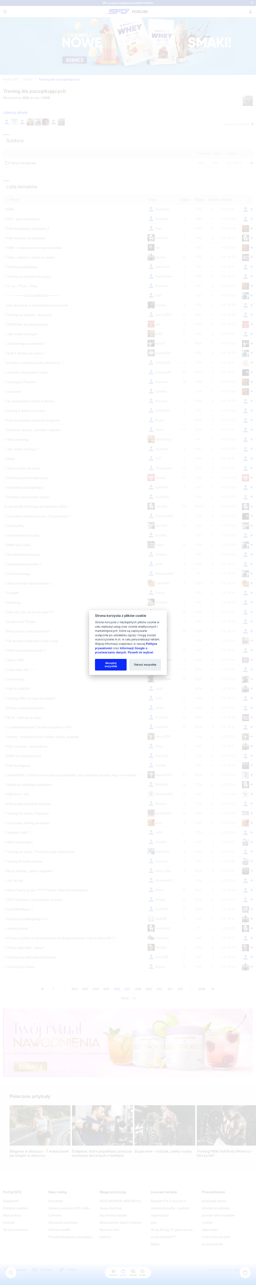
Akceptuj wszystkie (111, 664)
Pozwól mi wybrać (140, 652)
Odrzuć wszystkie (145, 664)
